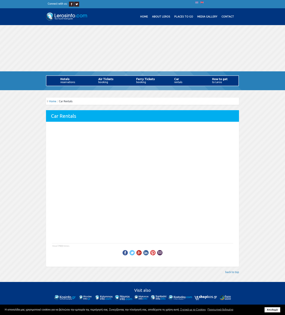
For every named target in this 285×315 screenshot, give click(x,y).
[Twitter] (77, 4)
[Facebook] (71, 4)
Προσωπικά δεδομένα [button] (220, 309)
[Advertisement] (142, 48)
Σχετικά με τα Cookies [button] (193, 309)
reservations (67, 80)
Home (52, 101)
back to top (232, 272)
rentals (178, 80)
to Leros (220, 80)
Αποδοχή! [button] (272, 309)
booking (105, 80)
